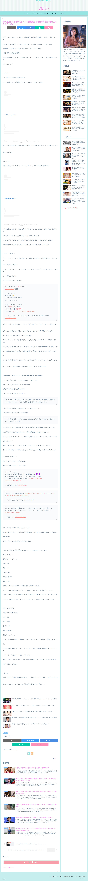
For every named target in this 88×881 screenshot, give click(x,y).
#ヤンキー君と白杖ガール (35, 478)
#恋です (20, 286)
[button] (48, 27)
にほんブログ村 (73, 208)
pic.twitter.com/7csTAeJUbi (21, 495)
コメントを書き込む (31, 862)
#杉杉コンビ (9, 495)
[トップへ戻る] (86, 879)
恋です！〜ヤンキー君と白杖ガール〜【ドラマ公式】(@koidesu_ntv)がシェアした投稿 (21, 141)
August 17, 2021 (22, 485)
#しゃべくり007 (9, 289)
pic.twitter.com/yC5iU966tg (12, 512)
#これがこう (16, 311)
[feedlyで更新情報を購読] (28, 753)
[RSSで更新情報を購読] (32, 753)
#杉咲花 (11, 307)
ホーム (50, 876)
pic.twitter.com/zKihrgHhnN (27, 311)
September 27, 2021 (10, 318)
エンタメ (6, 732)
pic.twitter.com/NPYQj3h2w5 (13, 480)
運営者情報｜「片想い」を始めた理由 (72, 876)
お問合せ (84, 876)
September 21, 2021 (28, 500)
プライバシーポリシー (58, 876)
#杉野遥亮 (18, 309)
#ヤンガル (38, 493)
